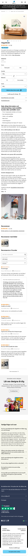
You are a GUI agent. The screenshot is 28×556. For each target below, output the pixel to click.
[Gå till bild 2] (9, 41)
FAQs (2, 191)
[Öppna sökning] (6, 2)
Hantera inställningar (14, 547)
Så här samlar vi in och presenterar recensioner (12, 230)
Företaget (3, 500)
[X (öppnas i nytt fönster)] (6, 521)
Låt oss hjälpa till (5, 496)
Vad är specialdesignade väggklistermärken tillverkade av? (12, 458)
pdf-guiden (24, 127)
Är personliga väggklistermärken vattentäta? (12, 463)
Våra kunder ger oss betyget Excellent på (12, 516)
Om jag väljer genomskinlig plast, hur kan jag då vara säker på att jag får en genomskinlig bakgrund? (13, 474)
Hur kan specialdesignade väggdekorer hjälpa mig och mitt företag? (14, 429)
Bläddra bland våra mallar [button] (12, 90)
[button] (5, 364)
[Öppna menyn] (2, 2)
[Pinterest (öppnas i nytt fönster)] (8, 521)
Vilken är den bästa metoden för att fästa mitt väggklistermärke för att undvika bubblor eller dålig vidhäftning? (12, 452)
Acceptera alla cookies (14, 551)
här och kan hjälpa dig (14, 489)
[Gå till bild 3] (11, 41)
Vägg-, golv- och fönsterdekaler (17, 11)
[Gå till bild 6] (17, 41)
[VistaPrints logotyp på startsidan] (14, 2)
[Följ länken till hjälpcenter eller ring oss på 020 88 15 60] (22, 2)
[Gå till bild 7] (18, 41)
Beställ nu (14, 8)
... (7, 11)
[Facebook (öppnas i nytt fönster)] (2, 521)
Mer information (16, 55)
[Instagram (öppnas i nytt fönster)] (4, 521)
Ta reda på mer (14, 391)
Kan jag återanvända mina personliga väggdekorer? (10, 468)
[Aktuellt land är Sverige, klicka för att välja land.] (25, 521)
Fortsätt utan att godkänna (22, 529)
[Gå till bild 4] (13, 41)
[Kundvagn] (25, 2)
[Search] (25, 254)
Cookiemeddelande (7, 544)
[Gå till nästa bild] (26, 26)
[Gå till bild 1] (8, 41)
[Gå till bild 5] (15, 41)
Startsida (3, 11)
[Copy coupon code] (14, 7)
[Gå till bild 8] (20, 41)
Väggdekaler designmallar (17, 187)
